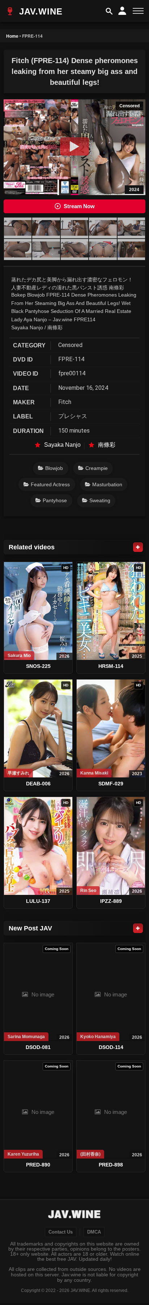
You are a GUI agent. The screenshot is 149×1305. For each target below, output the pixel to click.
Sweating (99, 500)
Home (12, 36)
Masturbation (107, 484)
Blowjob (54, 468)
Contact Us (60, 1232)
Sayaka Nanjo (62, 445)
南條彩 (106, 445)
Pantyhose (55, 500)
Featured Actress (50, 484)
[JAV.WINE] (74, 1215)
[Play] (74, 146)
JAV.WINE (39, 11)
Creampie (96, 468)
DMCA (94, 1232)
